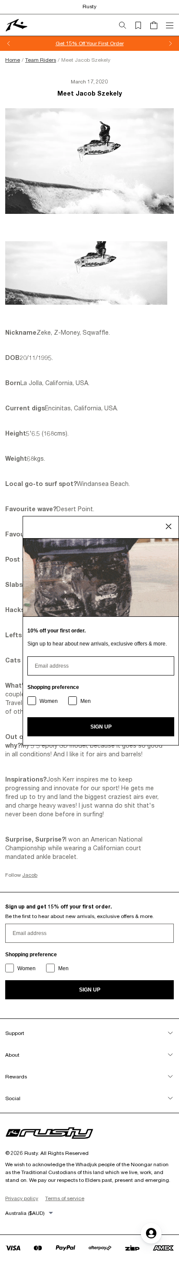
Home (12, 60)
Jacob (29, 875)
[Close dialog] (168, 526)
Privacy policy (21, 1198)
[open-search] (126, 25)
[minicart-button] (157, 25)
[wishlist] (141, 25)
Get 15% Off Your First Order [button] (90, 43)
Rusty (89, 6)
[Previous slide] (8, 43)
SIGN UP (89, 990)
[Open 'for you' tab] (151, 1233)
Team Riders (40, 60)
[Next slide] (170, 43)
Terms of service (64, 1198)
